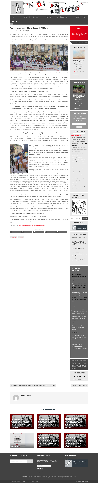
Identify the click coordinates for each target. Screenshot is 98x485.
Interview (20, 237)
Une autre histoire (26, 225)
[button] (74, 108)
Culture (30, 31)
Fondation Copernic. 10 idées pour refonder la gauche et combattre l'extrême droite (79, 294)
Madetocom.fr (84, 481)
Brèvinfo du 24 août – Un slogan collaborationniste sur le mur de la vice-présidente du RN (79, 34)
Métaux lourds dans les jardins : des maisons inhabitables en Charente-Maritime (79, 260)
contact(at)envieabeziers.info (38, 476)
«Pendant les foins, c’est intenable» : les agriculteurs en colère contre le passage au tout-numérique (79, 253)
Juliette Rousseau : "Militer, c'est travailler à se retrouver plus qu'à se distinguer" (79, 311)
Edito (20, 225)
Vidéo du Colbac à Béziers (78, 248)
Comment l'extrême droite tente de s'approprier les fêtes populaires (79, 318)
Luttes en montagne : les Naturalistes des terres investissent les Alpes (79, 95)
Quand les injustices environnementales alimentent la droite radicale (79, 346)
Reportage (34, 225)
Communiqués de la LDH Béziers (79, 237)
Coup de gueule (41, 225)
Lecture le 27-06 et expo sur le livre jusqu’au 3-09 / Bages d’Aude (78, 62)
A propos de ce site (51, 476)
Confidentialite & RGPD (63, 476)
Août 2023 (13, 237)
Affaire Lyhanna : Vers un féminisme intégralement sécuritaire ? (78, 327)
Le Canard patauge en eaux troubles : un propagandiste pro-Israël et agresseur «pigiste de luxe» (79, 243)
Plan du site (73, 476)
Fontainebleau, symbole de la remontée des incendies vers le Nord (79, 181)
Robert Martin (15, 31)
